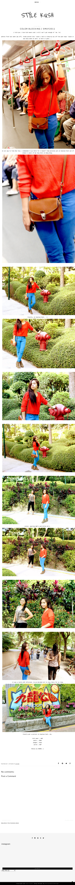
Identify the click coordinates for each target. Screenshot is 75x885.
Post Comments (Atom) (13, 823)
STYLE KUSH (37, 15)
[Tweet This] (66, 763)
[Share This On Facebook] (58, 763)
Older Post (69, 820)
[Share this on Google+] (70, 763)
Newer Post (6, 820)
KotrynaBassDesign (52, 883)
